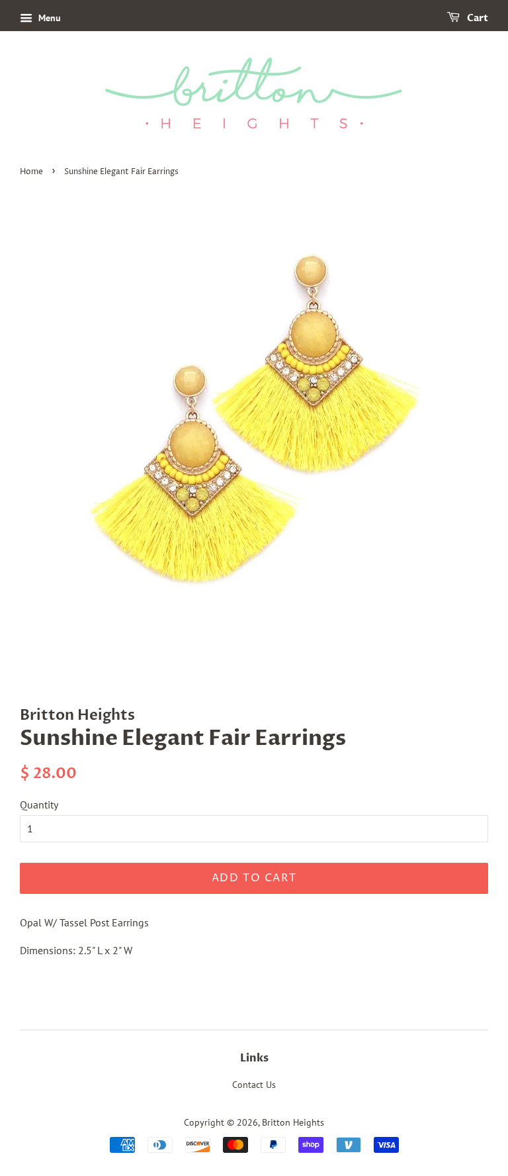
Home (31, 171)
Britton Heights (293, 1122)
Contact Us (254, 1085)
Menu (48, 18)
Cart (476, 18)
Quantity (39, 804)
